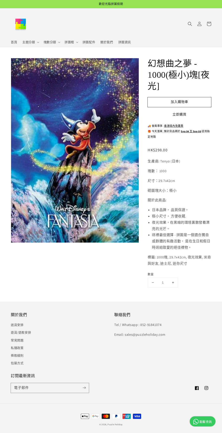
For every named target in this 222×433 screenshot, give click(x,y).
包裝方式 (17, 363)
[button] (190, 24)
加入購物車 (179, 102)
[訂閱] (84, 388)
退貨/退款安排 (21, 332)
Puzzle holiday (115, 424)
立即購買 (179, 114)
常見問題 (17, 340)
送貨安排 (17, 325)
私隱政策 (17, 348)
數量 (150, 274)
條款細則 (17, 355)
